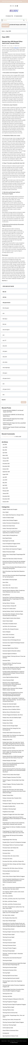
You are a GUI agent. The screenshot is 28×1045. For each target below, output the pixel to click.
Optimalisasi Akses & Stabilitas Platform (11, 709)
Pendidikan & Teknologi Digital (9, 809)
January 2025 (5, 493)
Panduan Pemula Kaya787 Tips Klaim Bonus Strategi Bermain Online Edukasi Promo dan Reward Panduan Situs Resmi (14, 770)
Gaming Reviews (6, 594)
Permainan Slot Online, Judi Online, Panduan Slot (13, 861)
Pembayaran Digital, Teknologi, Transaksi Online (13, 803)
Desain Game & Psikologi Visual (10, 546)
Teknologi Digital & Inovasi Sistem (10, 975)
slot (3, 313)
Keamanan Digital (6, 645)
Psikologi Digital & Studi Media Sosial (11, 871)
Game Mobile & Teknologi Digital (10, 579)
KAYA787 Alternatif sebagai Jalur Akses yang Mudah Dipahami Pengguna (13, 1)
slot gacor (5, 351)
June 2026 (5, 447)
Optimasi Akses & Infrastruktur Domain (11, 712)
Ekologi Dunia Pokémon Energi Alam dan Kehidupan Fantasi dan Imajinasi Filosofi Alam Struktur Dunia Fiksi (14, 563)
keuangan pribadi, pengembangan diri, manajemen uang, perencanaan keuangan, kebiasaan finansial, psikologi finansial (13, 673)
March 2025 (5, 488)
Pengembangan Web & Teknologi (10, 839)
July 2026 (5, 444)
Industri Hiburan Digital (8, 621)
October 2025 (5, 469)
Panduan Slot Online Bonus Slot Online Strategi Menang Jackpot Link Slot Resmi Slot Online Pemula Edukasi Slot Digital (14, 791)
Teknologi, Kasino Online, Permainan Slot (12, 1019)
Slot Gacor (5, 318)
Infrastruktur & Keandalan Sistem (10, 623)
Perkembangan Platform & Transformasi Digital (13, 845)
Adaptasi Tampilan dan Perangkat (10, 509)
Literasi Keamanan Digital (8, 680)
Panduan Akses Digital (7, 720)
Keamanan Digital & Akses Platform (10, 648)
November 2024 (6, 499)
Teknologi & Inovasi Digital (8, 937)
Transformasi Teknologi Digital (9, 1025)
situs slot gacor (6, 329)
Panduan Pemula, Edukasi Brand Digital (11, 774)
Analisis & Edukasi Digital (8, 517)
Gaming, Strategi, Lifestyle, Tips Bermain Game (13, 611)
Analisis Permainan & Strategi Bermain (11, 523)
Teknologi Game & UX (7, 993)
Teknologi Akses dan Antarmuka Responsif (12, 957)
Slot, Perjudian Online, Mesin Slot (10, 918)
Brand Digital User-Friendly (8, 540)
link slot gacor (6, 308)
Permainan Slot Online (7, 858)
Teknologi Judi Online (7, 996)
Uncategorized (6, 1033)
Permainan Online (6, 853)
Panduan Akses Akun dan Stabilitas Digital (12, 717)
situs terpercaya (6, 367)
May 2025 (5, 482)
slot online (5, 362)
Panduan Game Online (7, 739)
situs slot (5, 345)
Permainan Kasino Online (8, 850)
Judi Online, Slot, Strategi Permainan (10, 629)
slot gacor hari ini (6, 378)
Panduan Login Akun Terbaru (9, 748)
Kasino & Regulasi (6, 631)
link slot (4, 324)
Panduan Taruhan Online (8, 795)
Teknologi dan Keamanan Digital (10, 967)
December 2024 (6, 496)
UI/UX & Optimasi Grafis (8, 1027)
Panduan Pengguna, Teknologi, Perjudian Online (13, 784)
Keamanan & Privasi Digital (8, 637)
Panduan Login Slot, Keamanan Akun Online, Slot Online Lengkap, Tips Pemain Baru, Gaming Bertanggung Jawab (13, 752)
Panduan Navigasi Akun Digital (9, 760)
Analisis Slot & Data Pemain (9, 525)
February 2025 (6, 490)
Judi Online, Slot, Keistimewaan (9, 626)
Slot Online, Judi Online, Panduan (10, 901)
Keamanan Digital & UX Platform (10, 653)
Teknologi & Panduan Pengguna (9, 948)
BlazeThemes (15, 1042)
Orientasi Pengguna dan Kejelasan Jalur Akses (13, 714)
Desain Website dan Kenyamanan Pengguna (12, 549)
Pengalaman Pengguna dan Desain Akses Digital (13, 814)
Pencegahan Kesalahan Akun (9, 806)
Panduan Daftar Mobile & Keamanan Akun (12, 732)
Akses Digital (5, 512)
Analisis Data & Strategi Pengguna (10, 520)
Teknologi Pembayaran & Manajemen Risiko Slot (13, 999)
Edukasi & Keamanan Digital (9, 551)
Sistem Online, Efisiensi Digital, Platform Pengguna (14, 876)
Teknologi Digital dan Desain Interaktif (11, 978)
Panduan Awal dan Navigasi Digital (10, 725)
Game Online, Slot (6, 585)
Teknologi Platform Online (8, 1010)
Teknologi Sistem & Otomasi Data (10, 1012)
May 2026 (5, 450)
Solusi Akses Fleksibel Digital (9, 920)
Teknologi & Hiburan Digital (9, 934)
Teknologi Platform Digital (8, 1007)
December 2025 (6, 463)
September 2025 (6, 471)
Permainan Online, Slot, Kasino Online (11, 856)
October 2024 (5, 501)
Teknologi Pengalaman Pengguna (10, 1001)
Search (3, 399)
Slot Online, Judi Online (8, 896)
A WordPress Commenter (8, 436)
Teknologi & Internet (7, 940)
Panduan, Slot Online (7, 800)
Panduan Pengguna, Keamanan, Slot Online (12, 777)
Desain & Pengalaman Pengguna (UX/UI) (11, 543)
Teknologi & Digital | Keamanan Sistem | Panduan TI (14, 931)
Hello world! (18, 436)
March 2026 (5, 455)
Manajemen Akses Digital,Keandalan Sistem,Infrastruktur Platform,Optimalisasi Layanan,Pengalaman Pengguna (12, 684)
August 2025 (5, 474)
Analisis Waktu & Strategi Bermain (10, 535)
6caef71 (4, 45)
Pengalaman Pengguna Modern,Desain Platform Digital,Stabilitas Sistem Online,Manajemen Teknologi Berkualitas (14, 819)
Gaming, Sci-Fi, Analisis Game (9, 608)
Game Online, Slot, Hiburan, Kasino (10, 587)
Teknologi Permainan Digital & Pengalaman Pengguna (14, 1004)
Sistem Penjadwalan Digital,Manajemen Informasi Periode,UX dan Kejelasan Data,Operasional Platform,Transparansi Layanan (13, 881)
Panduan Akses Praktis (8, 723)
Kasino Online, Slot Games (8, 634)
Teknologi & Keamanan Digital (9, 942)
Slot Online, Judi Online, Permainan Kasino (12, 904)
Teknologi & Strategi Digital (9, 950)
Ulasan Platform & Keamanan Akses (10, 1030)
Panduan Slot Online (7, 787)
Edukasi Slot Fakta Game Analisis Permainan (12, 558)
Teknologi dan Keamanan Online (10, 970)
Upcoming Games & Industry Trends (10, 1036)
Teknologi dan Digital (7, 960)
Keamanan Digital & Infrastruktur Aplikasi (12, 650)
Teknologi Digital (6, 972)
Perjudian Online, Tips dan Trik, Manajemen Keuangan (14, 842)
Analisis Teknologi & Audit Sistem (10, 528)
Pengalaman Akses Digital (8, 811)
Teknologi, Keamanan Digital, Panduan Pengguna (13, 1022)
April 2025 (5, 485)
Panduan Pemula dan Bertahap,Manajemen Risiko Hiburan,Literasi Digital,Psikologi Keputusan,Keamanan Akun (13, 765)
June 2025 (5, 479)
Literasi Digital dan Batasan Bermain (10, 677)
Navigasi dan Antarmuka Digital (9, 704)
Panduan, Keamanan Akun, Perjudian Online (12, 798)
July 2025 (5, 477)
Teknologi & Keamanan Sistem (9, 945)
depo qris (16, 47)
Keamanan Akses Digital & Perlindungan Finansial (13, 642)
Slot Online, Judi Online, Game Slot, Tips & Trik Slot (14, 898)
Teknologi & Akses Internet (8, 929)
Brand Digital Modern (7, 538)
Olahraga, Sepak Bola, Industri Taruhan (11, 706)
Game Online (5, 582)
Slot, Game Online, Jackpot (8, 915)
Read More (4, 280)
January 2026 (5, 460)
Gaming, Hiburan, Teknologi (9, 603)
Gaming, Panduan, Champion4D (9, 605)
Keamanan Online (6, 660)
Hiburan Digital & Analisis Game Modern (11, 618)
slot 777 (4, 340)
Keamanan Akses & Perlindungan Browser (12, 640)
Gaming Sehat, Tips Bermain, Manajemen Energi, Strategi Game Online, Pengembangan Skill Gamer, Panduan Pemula (13, 599)
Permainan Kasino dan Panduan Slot (10, 847)
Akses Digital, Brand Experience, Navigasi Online (13, 515)
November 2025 (6, 466)
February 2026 (6, 458)
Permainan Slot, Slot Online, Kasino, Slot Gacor (13, 868)
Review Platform (6, 873)
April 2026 (5, 452)
